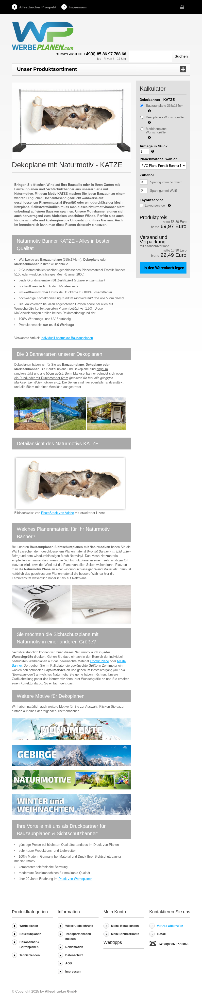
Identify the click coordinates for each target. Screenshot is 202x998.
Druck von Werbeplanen (75, 879)
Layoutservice (161, 206)
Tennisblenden (29, 955)
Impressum (78, 7)
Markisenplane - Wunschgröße (157, 130)
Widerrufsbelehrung (79, 925)
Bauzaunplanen (30, 934)
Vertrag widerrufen (170, 925)
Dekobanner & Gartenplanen (29, 945)
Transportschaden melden (78, 936)
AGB (68, 963)
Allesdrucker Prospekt (37, 7)
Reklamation (74, 947)
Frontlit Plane (99, 661)
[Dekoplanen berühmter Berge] (71, 764)
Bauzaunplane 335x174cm (165, 105)
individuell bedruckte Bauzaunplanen (67, 338)
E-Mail (161, 934)
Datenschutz (74, 955)
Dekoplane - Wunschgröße (165, 117)
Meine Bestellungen (125, 925)
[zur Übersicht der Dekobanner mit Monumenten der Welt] (71, 739)
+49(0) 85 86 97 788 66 (105, 54)
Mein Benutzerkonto (125, 934)
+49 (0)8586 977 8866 (173, 944)
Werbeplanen (28, 925)
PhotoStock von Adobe (57, 513)
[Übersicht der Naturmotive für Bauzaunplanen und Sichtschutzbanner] (71, 788)
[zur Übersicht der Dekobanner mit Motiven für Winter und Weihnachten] (71, 814)
